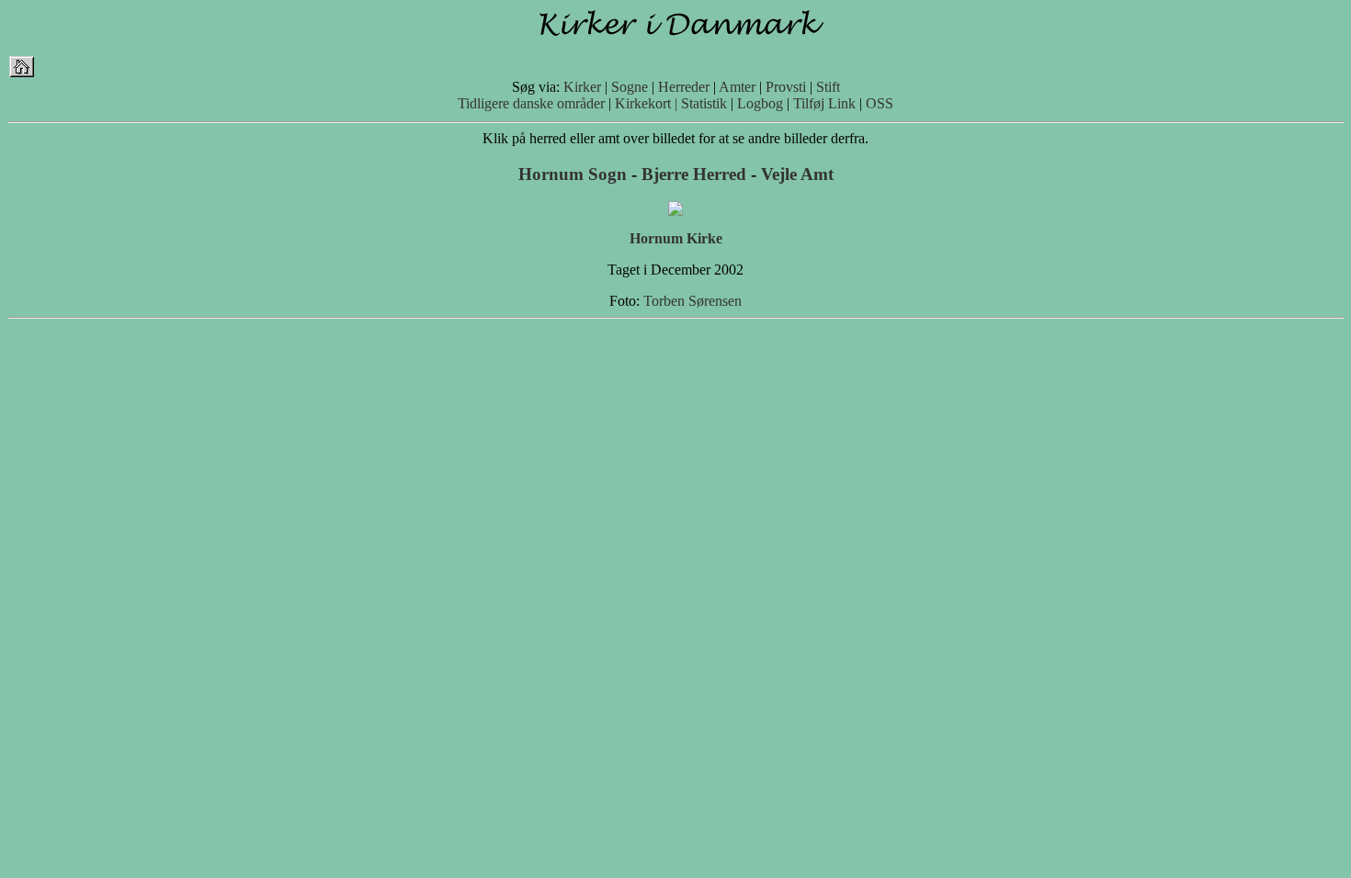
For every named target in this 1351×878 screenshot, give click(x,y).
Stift (828, 87)
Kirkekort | (646, 103)
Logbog (760, 103)
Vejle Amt (797, 174)
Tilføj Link (824, 103)
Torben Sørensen (692, 301)
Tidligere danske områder (531, 103)
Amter (737, 87)
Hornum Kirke (676, 238)
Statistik (704, 103)
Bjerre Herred (693, 174)
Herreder (684, 87)
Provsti (786, 87)
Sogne (629, 87)
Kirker (582, 87)
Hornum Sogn (572, 174)
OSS (879, 103)
